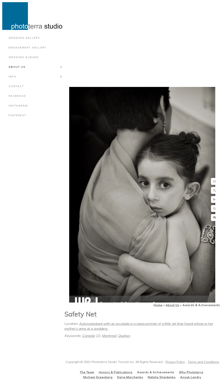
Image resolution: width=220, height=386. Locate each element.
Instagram (18, 105)
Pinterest (17, 115)
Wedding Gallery (24, 37)
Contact (16, 86)
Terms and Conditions (203, 362)
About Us (17, 66)
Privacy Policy (175, 362)
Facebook (17, 95)
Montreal (109, 336)
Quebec (124, 336)
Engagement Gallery (27, 47)
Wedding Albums (24, 57)
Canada (88, 336)
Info (13, 76)
